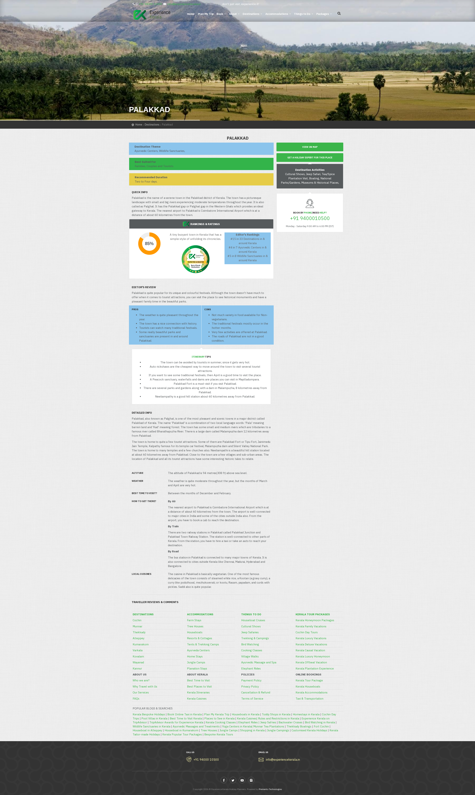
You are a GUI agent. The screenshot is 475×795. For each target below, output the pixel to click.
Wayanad (138, 662)
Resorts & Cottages (199, 638)
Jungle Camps (196, 662)
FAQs (136, 698)
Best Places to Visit (199, 686)
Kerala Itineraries (198, 692)
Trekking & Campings (255, 638)
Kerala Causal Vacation (310, 650)
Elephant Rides (251, 668)
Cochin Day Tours (307, 632)
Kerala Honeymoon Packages (315, 620)
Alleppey (138, 638)
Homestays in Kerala (306, 714)
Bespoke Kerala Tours (218, 734)
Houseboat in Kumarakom (181, 730)
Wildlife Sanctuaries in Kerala (151, 726)
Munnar (137, 626)
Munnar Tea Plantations (268, 726)
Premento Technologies (270, 789)
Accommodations (276, 14)
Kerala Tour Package (309, 680)
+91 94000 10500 (150, 4)
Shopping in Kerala (252, 730)
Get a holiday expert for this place (309, 157)
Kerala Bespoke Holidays (149, 714)
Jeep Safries (268, 722)
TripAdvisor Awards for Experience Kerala (176, 722)
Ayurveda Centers (198, 650)
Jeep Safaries (250, 632)
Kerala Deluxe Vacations (311, 644)
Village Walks (250, 656)
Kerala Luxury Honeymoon (313, 656)
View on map (309, 147)
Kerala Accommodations (311, 692)
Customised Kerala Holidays (309, 730)
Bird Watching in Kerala (320, 722)
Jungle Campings (278, 730)
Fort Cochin (321, 726)
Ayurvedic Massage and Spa (258, 662)
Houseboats (194, 632)
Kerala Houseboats (308, 686)
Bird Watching (250, 644)
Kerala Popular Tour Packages (182, 734)
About (233, 14)
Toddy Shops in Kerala (276, 714)
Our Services (141, 692)
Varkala (137, 650)
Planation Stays (197, 668)
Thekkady (139, 632)
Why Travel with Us (145, 686)
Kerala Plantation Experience (315, 668)
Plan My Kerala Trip (216, 714)
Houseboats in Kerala (245, 714)
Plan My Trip (206, 14)
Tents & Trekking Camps (203, 644)
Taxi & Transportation (309, 698)
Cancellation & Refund (255, 692)
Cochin (137, 620)
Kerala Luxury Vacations (311, 638)
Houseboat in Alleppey (147, 730)
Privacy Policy (250, 686)
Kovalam (138, 656)
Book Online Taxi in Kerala (184, 714)
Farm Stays (194, 620)
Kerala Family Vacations (311, 626)
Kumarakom (141, 644)
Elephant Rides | (249, 722)
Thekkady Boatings (298, 726)
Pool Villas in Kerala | (155, 718)
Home (191, 14)
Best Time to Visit (198, 680)
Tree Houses (195, 626)
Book (220, 14)
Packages (322, 14)
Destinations (251, 14)
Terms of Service (252, 698)
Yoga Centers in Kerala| (237, 726)
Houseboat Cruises (253, 620)
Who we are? (141, 680)
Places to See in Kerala (219, 718)
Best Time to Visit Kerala (186, 718)
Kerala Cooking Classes (221, 722)
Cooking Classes (251, 650)
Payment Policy (251, 680)
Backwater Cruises (290, 722)
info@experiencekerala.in (184, 4)
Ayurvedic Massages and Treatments (196, 726)
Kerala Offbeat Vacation (311, 662)
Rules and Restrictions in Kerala (278, 718)
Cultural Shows (251, 626)
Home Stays (195, 656)
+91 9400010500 (310, 218)
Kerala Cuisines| (247, 718)
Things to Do (302, 14)
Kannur (137, 668)
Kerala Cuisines (197, 698)
